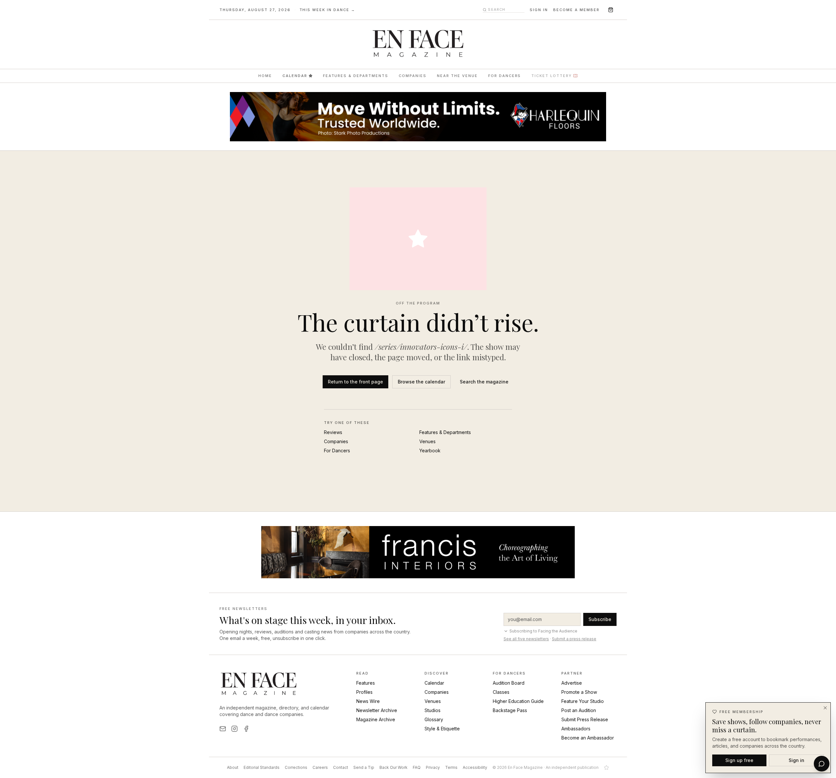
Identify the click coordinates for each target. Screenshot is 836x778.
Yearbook (430, 450)
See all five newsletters (526, 638)
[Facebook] (246, 728)
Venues (427, 441)
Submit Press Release (584, 719)
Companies (412, 75)
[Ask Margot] (821, 763)
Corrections (296, 767)
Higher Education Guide (518, 701)
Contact (340, 767)
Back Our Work (393, 767)
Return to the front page (355, 381)
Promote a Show (579, 692)
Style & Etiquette (442, 728)
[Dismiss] (825, 707)
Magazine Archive (375, 719)
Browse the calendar (421, 381)
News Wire (368, 701)
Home (265, 75)
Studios (433, 710)
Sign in (539, 10)
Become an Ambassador (587, 737)
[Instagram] (234, 728)
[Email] (222, 728)
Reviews (333, 432)
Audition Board (508, 683)
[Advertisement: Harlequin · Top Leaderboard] (418, 117)
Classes (501, 692)
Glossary (434, 719)
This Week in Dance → (327, 10)
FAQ (417, 767)
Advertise (571, 683)
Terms (451, 767)
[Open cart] (611, 10)
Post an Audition (578, 710)
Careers (320, 767)
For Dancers (504, 75)
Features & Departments (356, 75)
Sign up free (739, 760)
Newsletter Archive (376, 710)
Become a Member (576, 10)
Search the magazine (484, 381)
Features (365, 683)
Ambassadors (575, 728)
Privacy (433, 767)
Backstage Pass (510, 710)
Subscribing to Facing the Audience (543, 631)
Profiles (364, 692)
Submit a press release (574, 638)
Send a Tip (363, 767)
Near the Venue (457, 75)
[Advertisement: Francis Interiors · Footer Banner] (418, 552)
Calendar (294, 75)
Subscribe (599, 619)
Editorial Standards (262, 767)
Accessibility (475, 767)
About (232, 767)
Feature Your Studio (582, 701)
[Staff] (606, 767)
